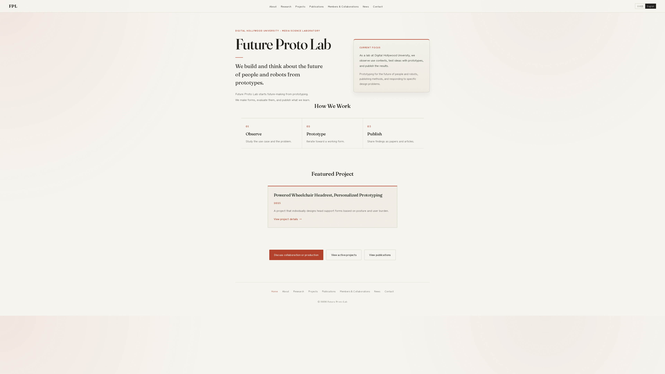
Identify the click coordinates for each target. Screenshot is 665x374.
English (650, 6)
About (273, 6)
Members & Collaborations (343, 6)
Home (274, 291)
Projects (300, 6)
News (366, 6)
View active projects (344, 255)
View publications (380, 255)
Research (286, 6)
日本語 (640, 6)
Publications (316, 6)
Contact (378, 6)
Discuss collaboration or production (296, 255)
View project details (286, 219)
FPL (13, 6)
